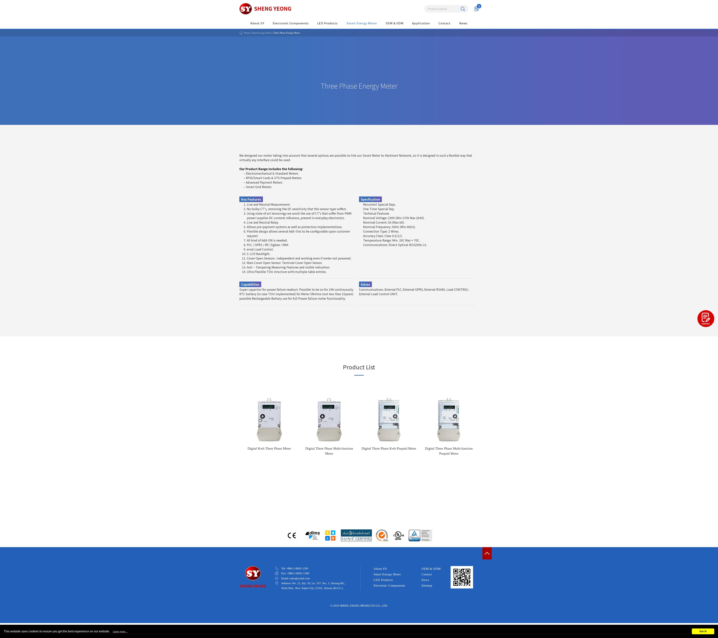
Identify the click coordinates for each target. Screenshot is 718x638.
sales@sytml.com (299, 578)
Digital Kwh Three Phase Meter (269, 428)
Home (247, 32)
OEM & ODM (395, 23)
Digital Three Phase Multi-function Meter (329, 428)
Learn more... (120, 631)
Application (421, 23)
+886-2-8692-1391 (297, 568)
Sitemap (426, 585)
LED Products (327, 23)
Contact (444, 23)
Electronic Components (291, 23)
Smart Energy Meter (361, 23)
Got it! (703, 631)
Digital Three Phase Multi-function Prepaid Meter (449, 428)
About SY (257, 23)
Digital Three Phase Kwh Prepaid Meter (389, 428)
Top (487, 553)
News (463, 23)
